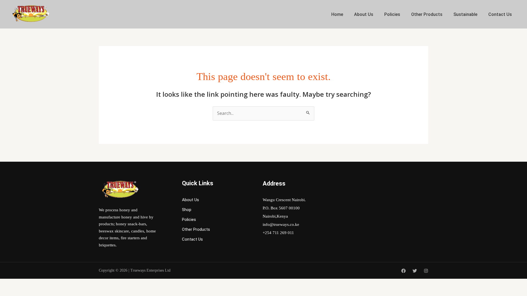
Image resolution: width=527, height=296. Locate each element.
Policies (392, 14)
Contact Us (500, 14)
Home (337, 14)
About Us (363, 14)
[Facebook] (403, 271)
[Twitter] (415, 271)
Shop (186, 209)
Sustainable (465, 14)
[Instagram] (426, 271)
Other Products (426, 14)
